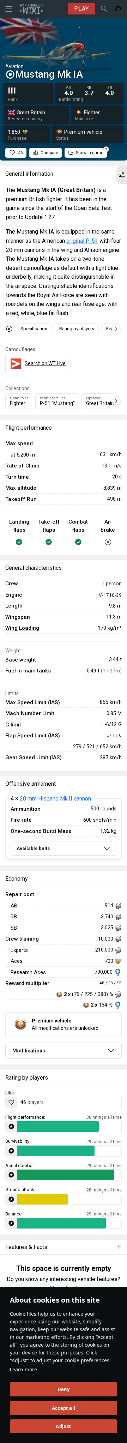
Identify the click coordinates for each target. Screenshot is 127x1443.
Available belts (33, 848)
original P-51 (82, 240)
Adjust (63, 1426)
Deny (64, 1389)
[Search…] (104, 9)
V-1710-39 (110, 595)
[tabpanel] (63, 829)
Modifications (28, 1050)
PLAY (81, 8)
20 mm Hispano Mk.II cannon (55, 798)
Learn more (23, 1369)
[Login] (118, 9)
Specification (33, 328)
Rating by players (76, 328)
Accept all (63, 1408)
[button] (121, 175)
